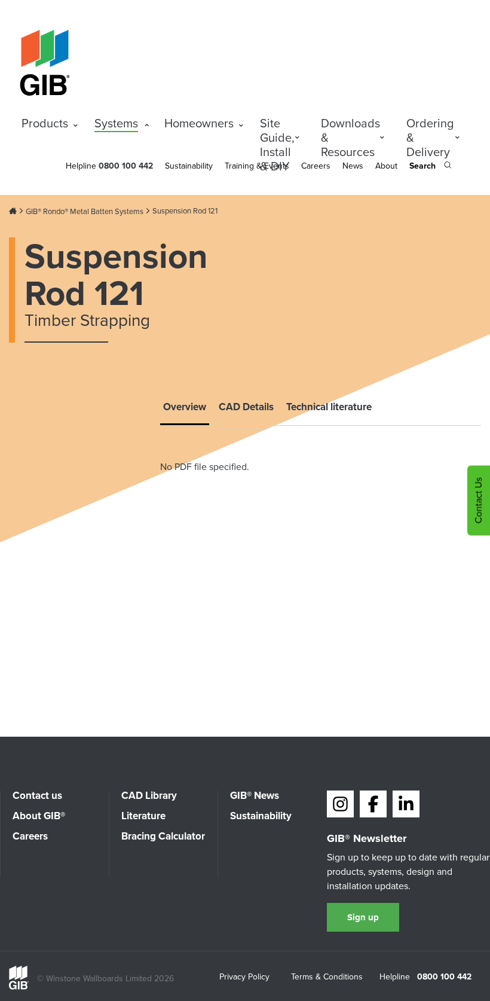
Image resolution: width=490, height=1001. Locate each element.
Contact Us (478, 501)
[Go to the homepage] (19, 986)
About (386, 166)
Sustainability (189, 166)
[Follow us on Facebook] (373, 804)
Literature (143, 815)
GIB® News (254, 795)
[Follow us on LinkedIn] (406, 804)
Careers (315, 166)
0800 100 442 (444, 977)
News (352, 166)
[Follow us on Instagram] (340, 804)
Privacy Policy (244, 977)
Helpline (81, 166)
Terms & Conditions (327, 977)
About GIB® (39, 815)
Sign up (363, 917)
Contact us (37, 795)
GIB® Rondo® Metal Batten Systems (84, 211)
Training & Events (257, 166)
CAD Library (149, 795)
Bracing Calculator (163, 836)
